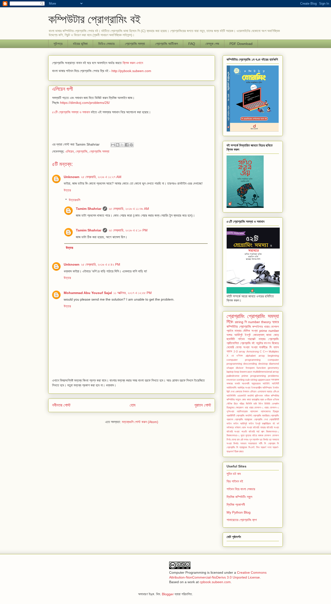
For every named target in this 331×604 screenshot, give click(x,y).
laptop (230, 371)
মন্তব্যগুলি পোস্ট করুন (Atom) (140, 422)
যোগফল (267, 435)
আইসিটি (275, 383)
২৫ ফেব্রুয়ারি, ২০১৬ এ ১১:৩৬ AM (129, 209)
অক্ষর (229, 335)
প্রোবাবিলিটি (274, 419)
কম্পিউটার (275, 395)
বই (274, 423)
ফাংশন (267, 343)
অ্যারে (275, 322)
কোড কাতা (246, 399)
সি (245, 322)
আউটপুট (238, 335)
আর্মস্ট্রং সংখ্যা (244, 387)
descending (250, 363)
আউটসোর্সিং (231, 387)
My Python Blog (239, 512)
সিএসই (251, 447)
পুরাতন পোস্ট (202, 405)
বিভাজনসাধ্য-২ (233, 435)
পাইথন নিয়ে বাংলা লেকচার (241, 489)
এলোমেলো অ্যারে (264, 391)
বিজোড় (275, 343)
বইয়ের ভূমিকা (80, 44)
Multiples (274, 351)
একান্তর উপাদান (242, 391)
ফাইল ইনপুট (254, 423)
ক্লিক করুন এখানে (133, 63)
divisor (240, 367)
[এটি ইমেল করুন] (112, 144)
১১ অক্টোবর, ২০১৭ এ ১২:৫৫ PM (132, 293)
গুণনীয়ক (268, 399)
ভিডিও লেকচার (106, 44)
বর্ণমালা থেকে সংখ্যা (243, 427)
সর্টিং (260, 443)
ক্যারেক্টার (255, 399)
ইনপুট (248, 335)
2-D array (239, 351)
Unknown (71, 177)
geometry (273, 367)
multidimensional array (266, 371)
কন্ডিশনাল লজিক (262, 395)
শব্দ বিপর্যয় (264, 439)
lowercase (246, 371)
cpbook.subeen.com (215, 582)
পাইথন (241, 339)
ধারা (246, 407)
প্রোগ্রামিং (81, 151)
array (262, 355)
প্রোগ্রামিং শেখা (261, 419)
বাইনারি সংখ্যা (273, 427)
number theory (259, 322)
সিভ (258, 447)
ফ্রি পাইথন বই (235, 481)
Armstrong (252, 351)
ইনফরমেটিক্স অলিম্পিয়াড (261, 387)
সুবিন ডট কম (234, 474)
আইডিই (266, 383)
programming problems (264, 375)
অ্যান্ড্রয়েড (256, 383)
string (239, 322)
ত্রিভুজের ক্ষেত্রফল (235, 407)
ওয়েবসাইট (241, 395)
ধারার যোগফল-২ (256, 407)
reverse (231, 379)
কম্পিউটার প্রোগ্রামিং (239, 326)
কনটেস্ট (250, 395)
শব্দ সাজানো (274, 439)
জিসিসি (249, 403)
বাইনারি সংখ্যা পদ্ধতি (237, 431)
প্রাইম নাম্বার (234, 331)
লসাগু (246, 439)
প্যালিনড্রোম (242, 411)
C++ (265, 351)
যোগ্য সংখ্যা (243, 347)
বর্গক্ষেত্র (230, 427)
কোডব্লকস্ (258, 335)
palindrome (233, 375)
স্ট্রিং (230, 321)
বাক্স (262, 431)
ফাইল (229, 423)
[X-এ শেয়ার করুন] (122, 144)
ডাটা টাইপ (258, 403)
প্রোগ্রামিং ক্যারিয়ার (261, 415)
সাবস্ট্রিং (263, 347)
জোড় (276, 335)
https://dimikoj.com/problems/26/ (85, 103)
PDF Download (240, 44)
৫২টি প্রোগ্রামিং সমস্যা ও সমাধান (71, 112)
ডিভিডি (267, 403)
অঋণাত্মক (275, 379)
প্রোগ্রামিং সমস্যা (135, 44)
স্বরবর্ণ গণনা (266, 447)
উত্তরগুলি (74, 200)
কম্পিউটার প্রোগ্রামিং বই (94, 19)
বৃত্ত (242, 435)
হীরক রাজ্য (239, 451)
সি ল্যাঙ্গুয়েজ (241, 447)
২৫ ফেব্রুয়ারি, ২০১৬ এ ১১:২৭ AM (101, 177)
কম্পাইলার (257, 326)
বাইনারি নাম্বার (259, 427)
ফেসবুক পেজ (212, 44)
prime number (269, 331)
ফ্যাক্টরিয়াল (266, 423)
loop (236, 371)
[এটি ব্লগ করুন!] (117, 144)
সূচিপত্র (58, 44)
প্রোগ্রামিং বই (247, 343)
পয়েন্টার (259, 343)
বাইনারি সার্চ (254, 431)
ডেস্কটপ (275, 403)
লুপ (250, 439)
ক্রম (262, 399)
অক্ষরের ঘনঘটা (233, 383)
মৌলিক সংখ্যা (250, 331)
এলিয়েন (69, 151)
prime (245, 375)
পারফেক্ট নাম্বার (256, 339)
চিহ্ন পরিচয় (239, 403)
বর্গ (278, 423)
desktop (263, 363)
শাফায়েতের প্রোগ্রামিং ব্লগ (242, 520)
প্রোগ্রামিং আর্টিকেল (166, 44)
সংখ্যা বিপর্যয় (232, 443)
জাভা (268, 335)
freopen (250, 367)
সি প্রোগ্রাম (269, 443)
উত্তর (67, 190)
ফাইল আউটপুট (240, 423)
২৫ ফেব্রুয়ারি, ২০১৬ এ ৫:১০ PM (128, 230)
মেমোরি (230, 347)
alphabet (251, 355)
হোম (132, 405)
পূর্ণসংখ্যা (230, 411)
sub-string (251, 379)
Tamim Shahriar (88, 209)
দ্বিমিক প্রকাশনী (236, 504)
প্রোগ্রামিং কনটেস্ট (244, 415)
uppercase (264, 379)
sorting (240, 379)
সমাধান (243, 443)
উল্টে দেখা (230, 391)
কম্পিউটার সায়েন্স (234, 399)
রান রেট (240, 439)
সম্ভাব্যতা (252, 443)
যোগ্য (233, 439)
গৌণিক (229, 403)
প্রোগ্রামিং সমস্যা (99, 151)
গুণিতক (276, 399)
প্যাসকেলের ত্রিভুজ (270, 411)
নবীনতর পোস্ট (61, 405)
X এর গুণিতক (235, 355)
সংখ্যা (254, 347)
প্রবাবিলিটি (231, 415)
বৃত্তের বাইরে (251, 435)
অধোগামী (245, 383)
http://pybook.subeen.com (131, 71)
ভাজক (260, 435)
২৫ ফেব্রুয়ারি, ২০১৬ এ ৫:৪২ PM (100, 264)
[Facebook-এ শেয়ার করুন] (126, 144)
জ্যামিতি (231, 339)
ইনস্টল (276, 387)
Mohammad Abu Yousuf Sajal (88, 293)
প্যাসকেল (254, 411)
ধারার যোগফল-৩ (271, 407)
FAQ (191, 44)
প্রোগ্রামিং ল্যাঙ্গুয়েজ (243, 419)
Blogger (168, 594)
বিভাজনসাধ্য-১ (272, 431)
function (261, 367)
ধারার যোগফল (271, 326)
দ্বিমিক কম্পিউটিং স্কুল (239, 497)
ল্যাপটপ (256, 439)
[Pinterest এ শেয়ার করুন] (131, 144)
